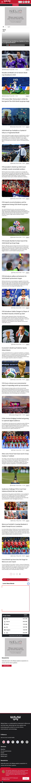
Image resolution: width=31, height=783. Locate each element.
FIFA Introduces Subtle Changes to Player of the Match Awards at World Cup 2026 (15, 312)
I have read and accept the (10, 778)
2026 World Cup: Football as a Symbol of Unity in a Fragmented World (14, 131)
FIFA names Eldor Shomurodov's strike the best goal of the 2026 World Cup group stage (15, 100)
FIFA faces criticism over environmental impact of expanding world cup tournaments (15, 384)
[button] (6, 45)
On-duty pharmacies (6, 751)
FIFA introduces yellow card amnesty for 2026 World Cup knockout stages (14, 277)
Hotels (2, 752)
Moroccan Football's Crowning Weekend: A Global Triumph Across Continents (15, 525)
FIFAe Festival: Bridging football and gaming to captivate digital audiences (15, 419)
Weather (3, 749)
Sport (27, 70)
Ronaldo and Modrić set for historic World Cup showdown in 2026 (14, 74)
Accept (25, 778)
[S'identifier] (26, 2)
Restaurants (4, 754)
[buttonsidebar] (2, 2)
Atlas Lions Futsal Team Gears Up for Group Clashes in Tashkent (15, 455)
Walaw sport (4, 756)
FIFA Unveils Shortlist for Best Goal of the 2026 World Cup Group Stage (14, 242)
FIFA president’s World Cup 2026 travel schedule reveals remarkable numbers (14, 168)
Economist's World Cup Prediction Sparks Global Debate (14, 349)
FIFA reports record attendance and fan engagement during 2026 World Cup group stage (15, 204)
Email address (7, 666)
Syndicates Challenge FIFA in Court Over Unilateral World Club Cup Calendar (14, 490)
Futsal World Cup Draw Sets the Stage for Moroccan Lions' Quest (15, 560)
